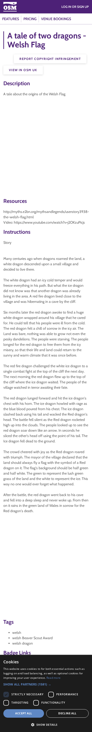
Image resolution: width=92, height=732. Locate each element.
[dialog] (46, 693)
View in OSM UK (23, 70)
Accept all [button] (23, 713)
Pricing (30, 19)
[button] (46, 684)
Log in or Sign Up (75, 6)
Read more (53, 678)
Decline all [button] (67, 713)
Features (10, 19)
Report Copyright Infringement (50, 59)
